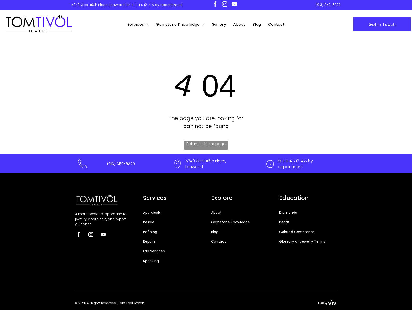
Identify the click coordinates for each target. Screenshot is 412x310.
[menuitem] (138, 24)
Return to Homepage (206, 144)
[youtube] (234, 5)
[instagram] (225, 5)
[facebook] (215, 5)
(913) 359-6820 (328, 4)
